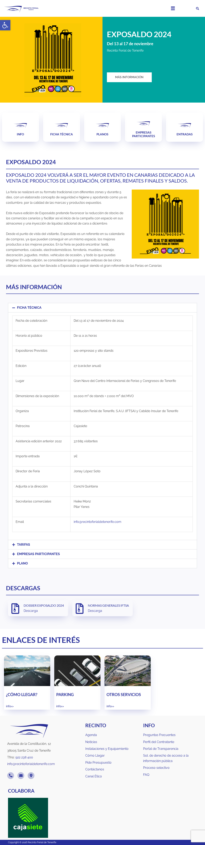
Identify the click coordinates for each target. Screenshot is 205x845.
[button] (172, 8)
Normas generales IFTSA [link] (108, 605)
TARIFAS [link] (23, 544)
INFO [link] (20, 134)
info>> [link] (10, 706)
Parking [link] (65, 694)
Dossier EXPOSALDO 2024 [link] (44, 605)
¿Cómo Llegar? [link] (21, 694)
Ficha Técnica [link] (61, 134)
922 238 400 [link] (24, 757)
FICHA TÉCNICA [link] (29, 308)
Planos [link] (102, 134)
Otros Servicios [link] (124, 694)
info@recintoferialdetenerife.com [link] (97, 522)
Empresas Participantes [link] (143, 134)
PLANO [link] (22, 563)
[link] (5, 25)
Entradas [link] (185, 134)
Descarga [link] (31, 611)
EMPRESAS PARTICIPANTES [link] (38, 554)
